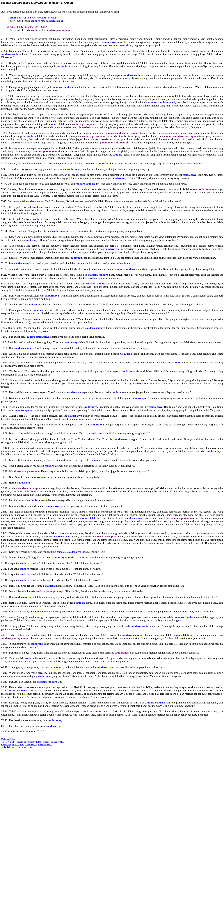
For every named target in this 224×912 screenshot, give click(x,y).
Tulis (6, 747)
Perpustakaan (21, 742)
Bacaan (31, 742)
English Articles (45, 744)
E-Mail (39, 742)
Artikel (11, 742)
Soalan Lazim (18, 744)
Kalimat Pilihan (8, 739)
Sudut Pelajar (31, 744)
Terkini (4, 742)
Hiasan (46, 742)
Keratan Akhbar (57, 742)
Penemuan (6, 744)
